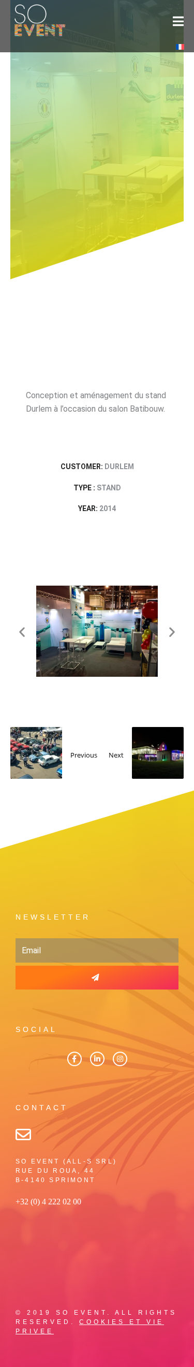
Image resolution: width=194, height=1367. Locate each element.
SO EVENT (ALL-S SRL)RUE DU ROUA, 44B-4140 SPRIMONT (66, 1171)
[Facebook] (74, 1059)
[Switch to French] (180, 46)
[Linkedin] (97, 1059)
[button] (22, 631)
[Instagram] (120, 1059)
